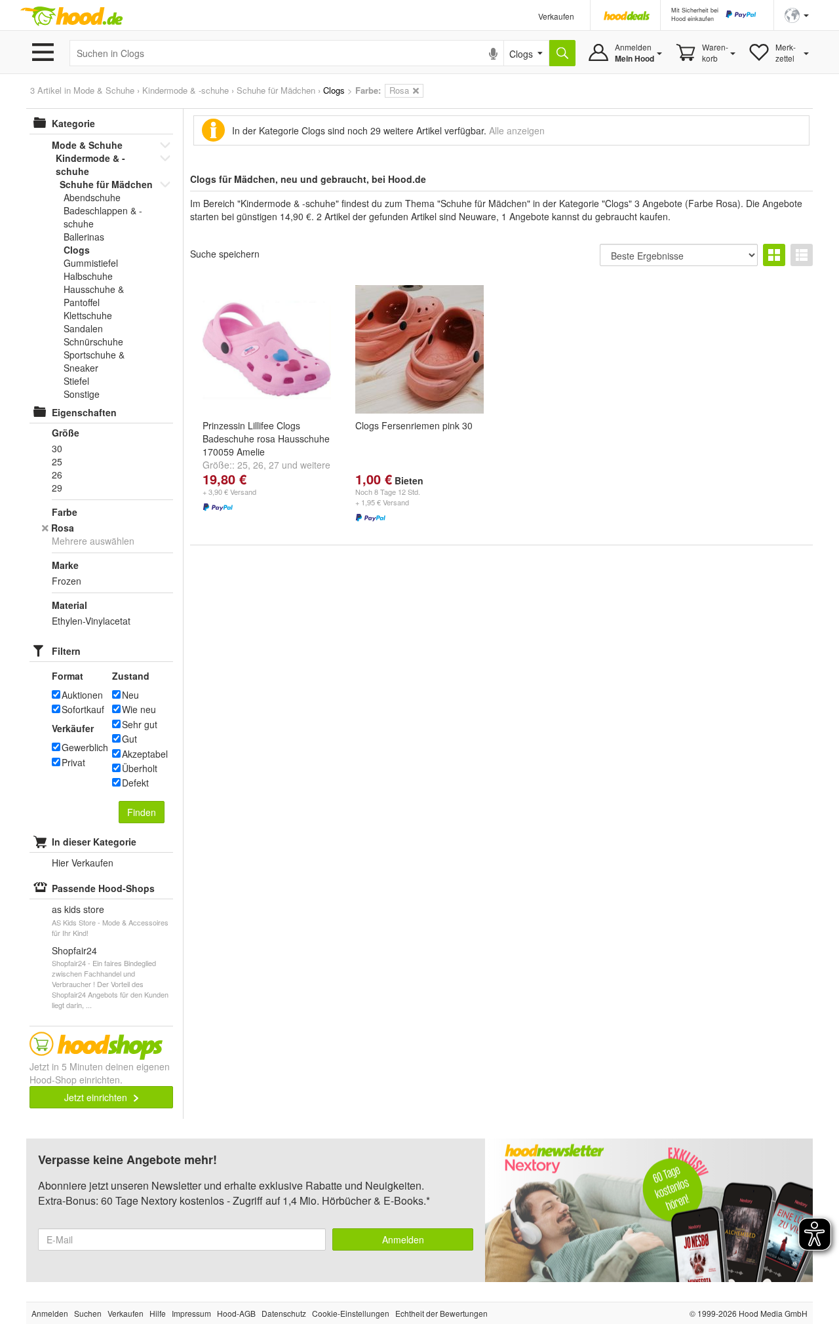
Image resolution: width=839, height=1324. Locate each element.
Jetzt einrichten (97, 1097)
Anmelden (403, 1239)
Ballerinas (84, 236)
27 (274, 464)
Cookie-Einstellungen (350, 1313)
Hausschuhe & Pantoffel (94, 295)
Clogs (77, 249)
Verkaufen (556, 16)
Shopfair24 (74, 950)
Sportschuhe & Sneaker (94, 361)
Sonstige (82, 393)
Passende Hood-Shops (103, 888)
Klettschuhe (88, 315)
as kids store (78, 909)
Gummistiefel (91, 262)
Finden (141, 812)
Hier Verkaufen (82, 862)
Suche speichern (225, 253)
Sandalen (83, 328)
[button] (797, 14)
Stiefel (76, 380)
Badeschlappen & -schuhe (103, 217)
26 (258, 464)
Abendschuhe (92, 197)
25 (242, 464)
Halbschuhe (88, 275)
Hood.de (71, 16)
